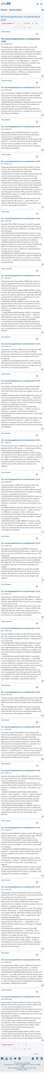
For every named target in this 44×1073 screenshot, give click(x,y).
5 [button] (27, 27)
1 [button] (16, 27)
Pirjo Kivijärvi (5, 211)
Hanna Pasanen (6, 31)
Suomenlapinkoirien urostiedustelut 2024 (20, 18)
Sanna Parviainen (6, 80)
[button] (14, 27)
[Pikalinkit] (42, 10)
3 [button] (21, 27)
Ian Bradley (27, 1063)
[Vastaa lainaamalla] (37, 33)
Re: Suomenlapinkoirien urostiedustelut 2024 (20, 40)
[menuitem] (37, 4)
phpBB (23, 1064)
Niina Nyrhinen (5, 119)
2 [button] (19, 27)
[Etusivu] (6, 3)
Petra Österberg (6, 154)
